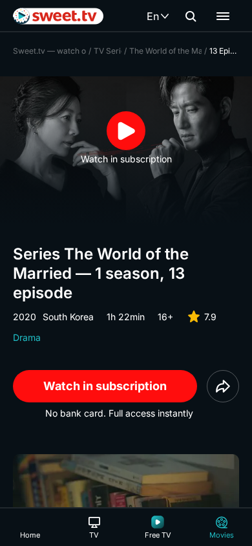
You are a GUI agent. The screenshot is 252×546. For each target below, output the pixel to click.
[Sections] (223, 16)
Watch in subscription (105, 386)
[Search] (190, 16)
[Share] (223, 386)
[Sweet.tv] (58, 16)
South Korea (68, 316)
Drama (27, 337)
